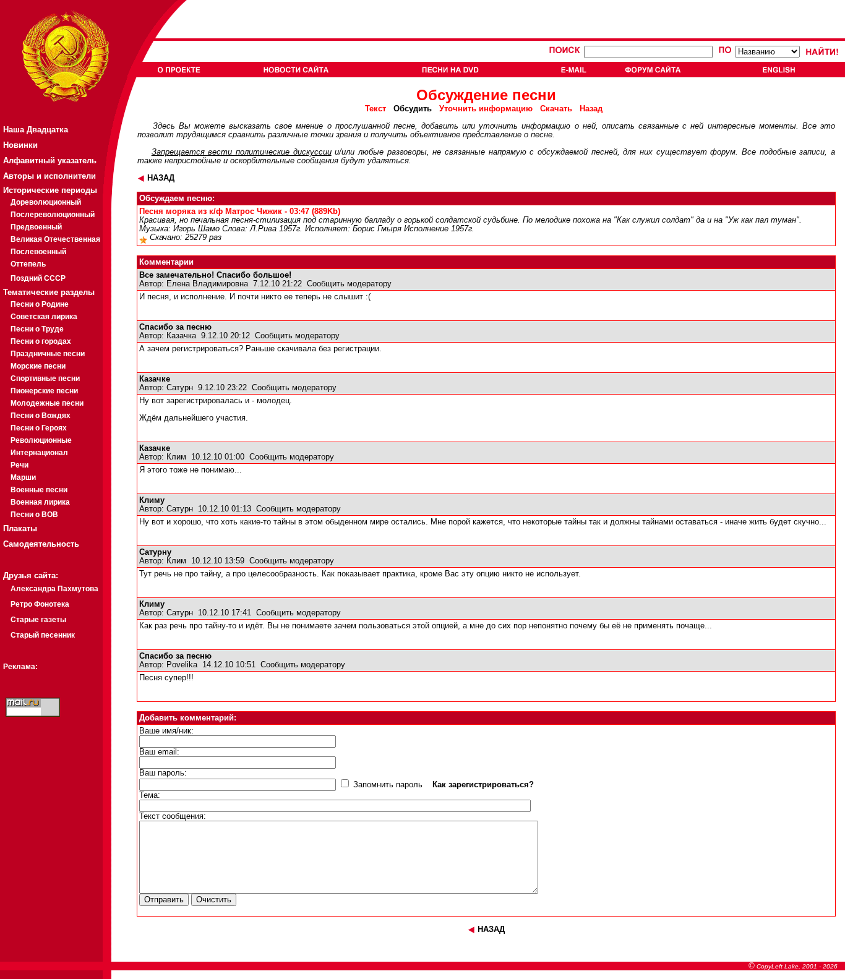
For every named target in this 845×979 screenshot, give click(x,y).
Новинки (20, 145)
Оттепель (28, 264)
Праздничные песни (48, 353)
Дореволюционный (46, 202)
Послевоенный (38, 251)
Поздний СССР (38, 278)
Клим (176, 457)
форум (723, 152)
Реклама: (20, 666)
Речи (19, 465)
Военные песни (39, 489)
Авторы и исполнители (49, 176)
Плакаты (20, 528)
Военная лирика (40, 502)
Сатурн (179, 387)
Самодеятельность (41, 544)
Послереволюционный (53, 214)
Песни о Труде (37, 329)
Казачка (181, 335)
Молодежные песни (47, 403)
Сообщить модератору (349, 284)
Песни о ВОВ (34, 514)
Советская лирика (44, 316)
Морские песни (38, 366)
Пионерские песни (44, 391)
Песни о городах (41, 341)
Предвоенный (36, 227)
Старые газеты (38, 619)
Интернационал (39, 452)
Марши (23, 477)
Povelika (181, 665)
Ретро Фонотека (40, 604)
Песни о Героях (39, 428)
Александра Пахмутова (54, 588)
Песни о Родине (40, 304)
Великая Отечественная (55, 239)
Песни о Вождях (41, 415)
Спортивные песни (45, 378)
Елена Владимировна (207, 284)
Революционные (41, 440)
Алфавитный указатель (50, 160)
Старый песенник (43, 635)
